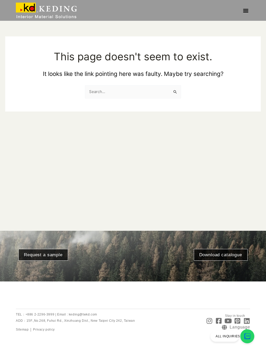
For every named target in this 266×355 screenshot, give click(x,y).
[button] (246, 10)
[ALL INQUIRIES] (247, 336)
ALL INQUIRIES (228, 336)
